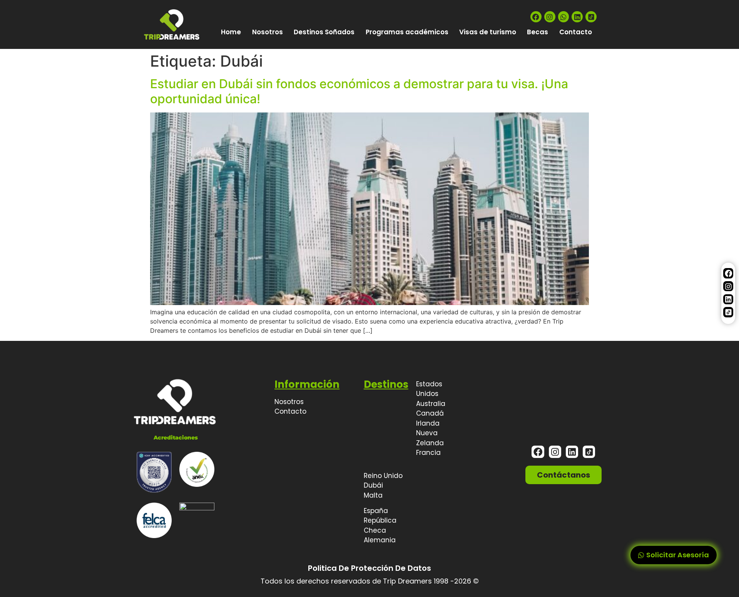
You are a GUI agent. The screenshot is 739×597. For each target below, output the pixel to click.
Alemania (380, 540)
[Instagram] (549, 16)
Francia (428, 452)
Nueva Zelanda (430, 438)
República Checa (380, 525)
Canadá (430, 413)
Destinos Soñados (324, 32)
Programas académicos (407, 32)
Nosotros (267, 32)
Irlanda (428, 423)
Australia (430, 403)
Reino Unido (383, 475)
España (376, 510)
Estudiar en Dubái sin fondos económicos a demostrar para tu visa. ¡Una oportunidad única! (359, 91)
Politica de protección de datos (369, 568)
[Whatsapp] (563, 16)
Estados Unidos (429, 389)
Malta (373, 495)
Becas (537, 32)
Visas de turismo (487, 32)
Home (231, 32)
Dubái (373, 485)
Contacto (575, 32)
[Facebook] (536, 16)
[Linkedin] (577, 16)
